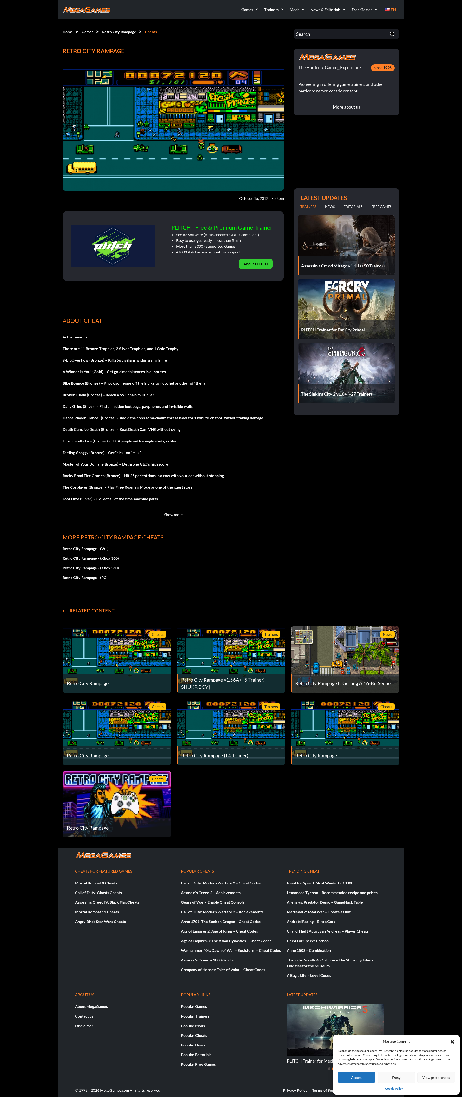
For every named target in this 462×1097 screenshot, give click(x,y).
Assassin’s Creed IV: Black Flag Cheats (107, 902)
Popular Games (194, 1006)
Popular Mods (193, 1025)
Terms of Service (326, 1090)
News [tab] (330, 206)
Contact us (84, 1016)
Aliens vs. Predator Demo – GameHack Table (325, 902)
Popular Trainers (195, 1016)
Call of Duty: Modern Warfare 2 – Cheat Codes (221, 883)
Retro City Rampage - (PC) (85, 577)
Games (87, 31)
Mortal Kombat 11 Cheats (97, 911)
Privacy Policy (295, 1090)
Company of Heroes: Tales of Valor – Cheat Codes (223, 969)
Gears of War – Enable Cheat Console (213, 902)
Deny (396, 1077)
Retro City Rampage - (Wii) (86, 548)
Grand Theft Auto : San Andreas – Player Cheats (328, 931)
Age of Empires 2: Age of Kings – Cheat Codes (219, 931)
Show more (173, 514)
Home (68, 31)
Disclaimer (84, 1025)
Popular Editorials (196, 1054)
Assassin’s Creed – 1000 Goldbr (207, 960)
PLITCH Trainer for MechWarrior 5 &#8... (325, 1061)
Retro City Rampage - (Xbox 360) (91, 558)
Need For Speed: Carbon (308, 940)
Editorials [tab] (353, 206)
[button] (452, 1041)
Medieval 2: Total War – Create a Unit (319, 911)
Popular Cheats (194, 1035)
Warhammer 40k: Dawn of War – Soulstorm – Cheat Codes (231, 950)
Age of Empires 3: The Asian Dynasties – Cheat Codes (226, 940)
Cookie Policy (394, 1088)
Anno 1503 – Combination (309, 950)
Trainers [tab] (308, 206)
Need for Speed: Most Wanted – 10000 (320, 883)
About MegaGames (91, 1006)
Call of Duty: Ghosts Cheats (98, 892)
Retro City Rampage (119, 31)
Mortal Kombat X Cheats (96, 883)
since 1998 (383, 67)
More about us (346, 107)
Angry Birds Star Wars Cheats (100, 921)
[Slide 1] (329, 1068)
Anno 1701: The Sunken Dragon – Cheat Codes (221, 921)
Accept (356, 1077)
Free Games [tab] (381, 206)
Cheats (151, 31)
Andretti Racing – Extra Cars (311, 921)
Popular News (193, 1045)
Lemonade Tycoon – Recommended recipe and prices (332, 892)
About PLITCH (256, 263)
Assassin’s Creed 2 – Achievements (211, 892)
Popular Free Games (198, 1064)
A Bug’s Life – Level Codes (309, 975)
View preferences (436, 1077)
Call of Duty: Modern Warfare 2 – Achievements (222, 911)
